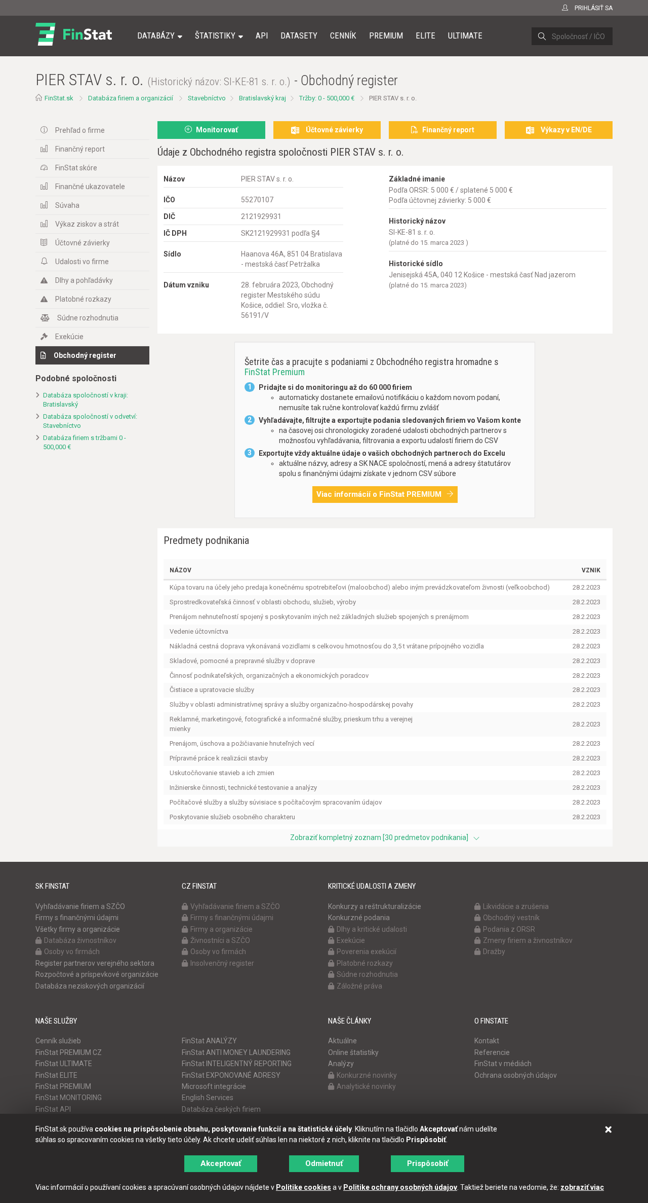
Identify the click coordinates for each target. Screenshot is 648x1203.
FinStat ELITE (56, 1075)
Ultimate (465, 35)
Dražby (494, 951)
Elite (425, 35)
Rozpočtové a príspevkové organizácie (96, 974)
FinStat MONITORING (68, 1097)
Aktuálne (342, 1041)
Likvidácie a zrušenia (516, 906)
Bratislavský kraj (262, 98)
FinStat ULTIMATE (63, 1064)
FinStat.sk (59, 98)
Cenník (343, 35)
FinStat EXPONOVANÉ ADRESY (231, 1075)
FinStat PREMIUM (63, 1086)
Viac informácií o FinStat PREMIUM (378, 494)
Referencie (492, 1052)
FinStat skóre (76, 168)
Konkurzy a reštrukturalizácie (374, 906)
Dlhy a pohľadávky (84, 280)
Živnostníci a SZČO (220, 940)
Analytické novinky (366, 1086)
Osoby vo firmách (72, 951)
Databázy (156, 35)
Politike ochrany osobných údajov (400, 1187)
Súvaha (67, 205)
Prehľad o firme (80, 130)
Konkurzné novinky (367, 1075)
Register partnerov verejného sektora (94, 963)
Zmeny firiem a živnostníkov (528, 940)
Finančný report (80, 149)
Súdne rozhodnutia (87, 318)
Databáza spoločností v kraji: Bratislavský (85, 400)
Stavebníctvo (207, 98)
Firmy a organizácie (221, 929)
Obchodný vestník (511, 918)
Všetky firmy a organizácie (77, 929)
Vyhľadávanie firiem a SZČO (80, 906)
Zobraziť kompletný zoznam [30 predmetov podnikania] (379, 837)
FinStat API (53, 1109)
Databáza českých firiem (221, 1109)
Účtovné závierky (82, 243)
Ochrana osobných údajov (515, 1075)
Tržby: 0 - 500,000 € (326, 98)
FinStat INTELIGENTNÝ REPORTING (237, 1064)
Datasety (298, 35)
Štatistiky (215, 35)
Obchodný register (85, 355)
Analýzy (341, 1064)
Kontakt (486, 1041)
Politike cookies (303, 1187)
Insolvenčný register (222, 963)
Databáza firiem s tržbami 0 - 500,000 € (84, 442)
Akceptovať (220, 1163)
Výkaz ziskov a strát (87, 224)
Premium (386, 35)
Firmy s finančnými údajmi (76, 918)
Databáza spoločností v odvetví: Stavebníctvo (90, 421)
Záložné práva (359, 986)
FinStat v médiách (503, 1064)
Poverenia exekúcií (366, 951)
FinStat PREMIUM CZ (68, 1052)
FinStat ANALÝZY (209, 1041)
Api (262, 35)
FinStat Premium (275, 372)
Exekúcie (69, 337)
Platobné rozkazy (83, 299)
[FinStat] (73, 43)
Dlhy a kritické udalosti (372, 929)
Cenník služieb (58, 1041)
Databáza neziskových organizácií (89, 986)
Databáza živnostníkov (80, 940)
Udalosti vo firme (82, 262)
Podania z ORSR (509, 929)
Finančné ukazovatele (90, 187)
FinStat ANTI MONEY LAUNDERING (236, 1052)
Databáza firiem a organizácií (130, 98)
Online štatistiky (353, 1052)
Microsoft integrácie (214, 1086)
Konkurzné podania (359, 918)
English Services (207, 1097)
